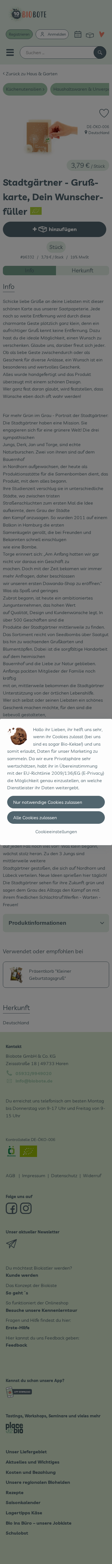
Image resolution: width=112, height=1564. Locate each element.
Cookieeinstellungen (56, 831)
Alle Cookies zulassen (35, 817)
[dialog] (56, 782)
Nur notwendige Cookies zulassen (47, 802)
